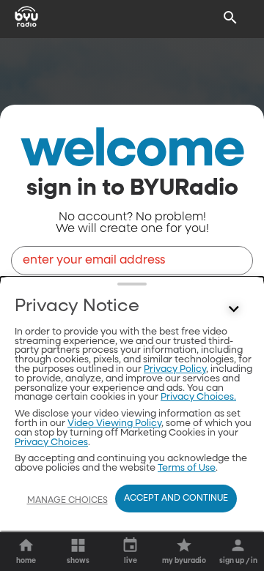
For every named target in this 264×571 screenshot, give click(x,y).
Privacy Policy (175, 369)
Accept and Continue (176, 498)
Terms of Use (187, 468)
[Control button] (234, 309)
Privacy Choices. (198, 397)
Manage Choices (67, 500)
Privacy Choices (51, 442)
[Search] (230, 17)
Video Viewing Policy (114, 423)
